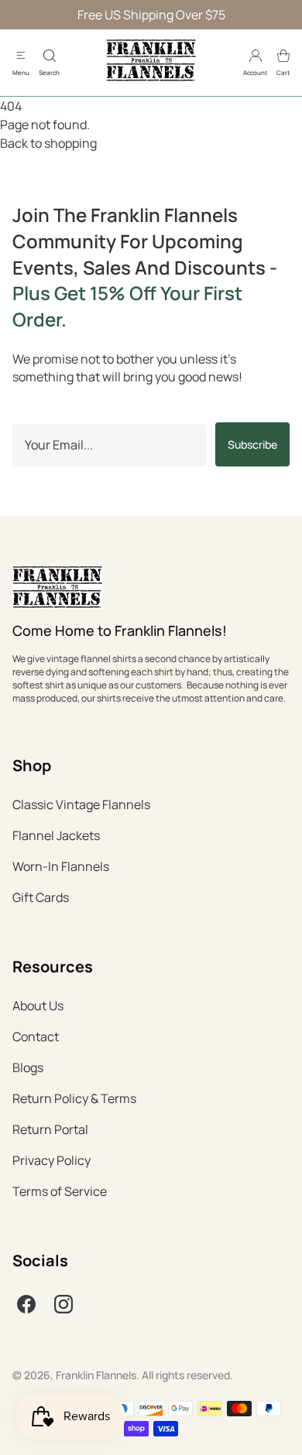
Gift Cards (40, 897)
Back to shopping (48, 143)
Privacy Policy (51, 1160)
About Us (37, 1005)
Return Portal (50, 1129)
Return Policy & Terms (74, 1098)
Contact (35, 1036)
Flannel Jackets (56, 835)
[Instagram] (63, 1304)
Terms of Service (59, 1191)
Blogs (27, 1067)
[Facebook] (26, 1304)
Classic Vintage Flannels (81, 804)
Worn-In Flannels (60, 866)
